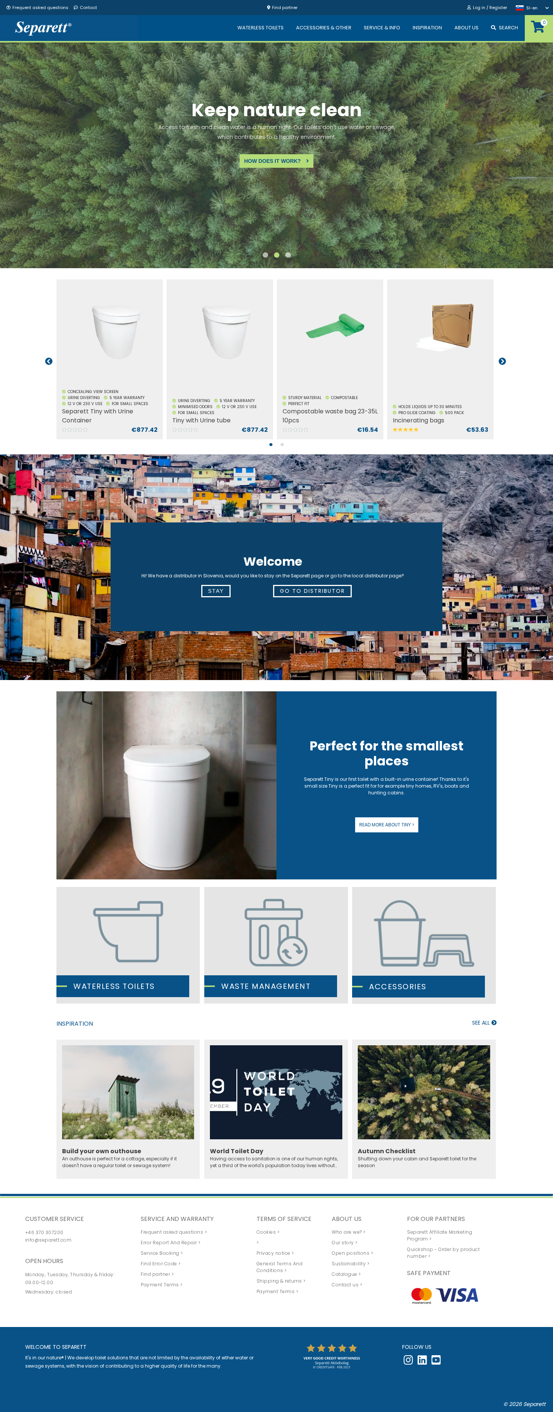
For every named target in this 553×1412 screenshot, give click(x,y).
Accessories (398, 986)
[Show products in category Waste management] (276, 945)
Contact (88, 8)
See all (481, 1022)
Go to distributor (312, 591)
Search (508, 27)
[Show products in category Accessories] (423, 945)
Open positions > (352, 1253)
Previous (49, 361)
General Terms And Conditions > (280, 1267)
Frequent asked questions (40, 8)
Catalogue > (346, 1274)
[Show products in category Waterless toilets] (128, 945)
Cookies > (268, 1232)
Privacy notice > (275, 1253)
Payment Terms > (162, 1284)
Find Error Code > (161, 1263)
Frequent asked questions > (174, 1232)
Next (502, 361)
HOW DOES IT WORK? (271, 161)
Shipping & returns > (281, 1281)
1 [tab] (265, 259)
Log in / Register (490, 8)
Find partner (285, 8)
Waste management (265, 986)
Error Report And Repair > (171, 1242)
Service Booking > (162, 1253)
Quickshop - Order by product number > (443, 1252)
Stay (216, 591)
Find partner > (157, 1274)
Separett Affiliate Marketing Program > (439, 1235)
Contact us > (347, 1284)
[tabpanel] (111, 361)
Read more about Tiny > (386, 824)
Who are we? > (349, 1232)
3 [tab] (288, 259)
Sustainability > (350, 1263)
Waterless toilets (114, 986)
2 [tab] (276, 259)
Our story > (345, 1242)
